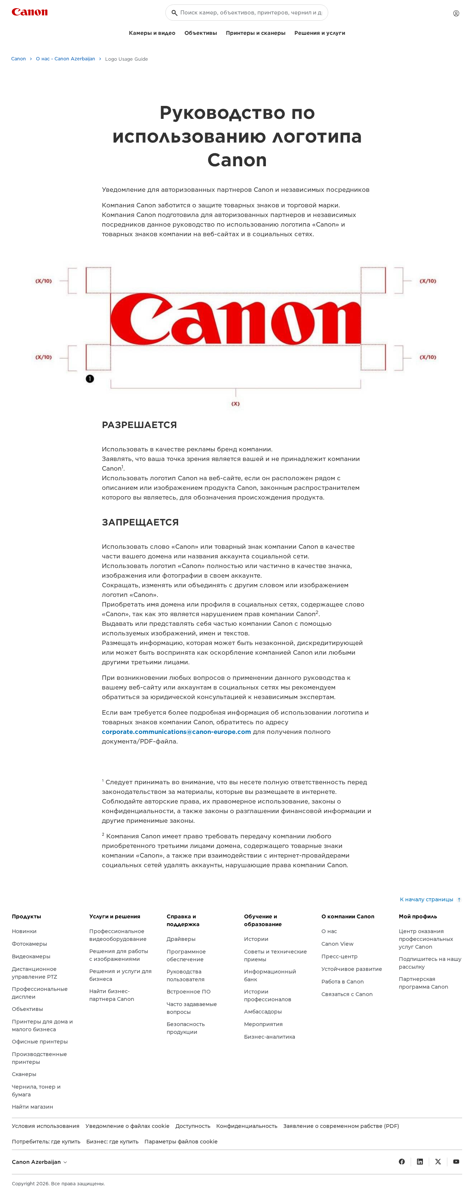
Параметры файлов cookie (181, 1141)
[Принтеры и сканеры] (288, 32)
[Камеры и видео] (178, 32)
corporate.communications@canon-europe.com (176, 731)
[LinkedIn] (420, 1162)
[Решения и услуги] (348, 32)
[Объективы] (220, 32)
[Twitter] (438, 1162)
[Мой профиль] (456, 13)
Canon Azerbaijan (37, 1162)
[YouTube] (456, 1162)
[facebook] (401, 1162)
